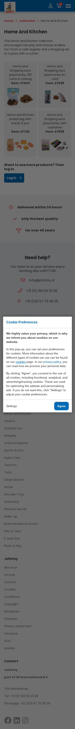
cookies (21, 361)
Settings (11, 406)
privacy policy (52, 361)
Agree (61, 406)
